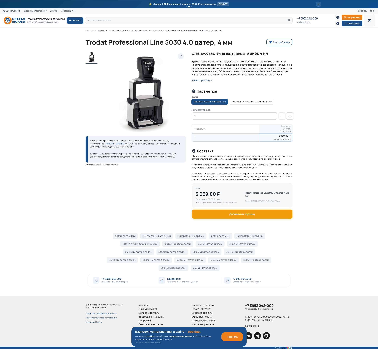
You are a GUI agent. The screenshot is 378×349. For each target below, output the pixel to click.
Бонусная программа (151, 324)
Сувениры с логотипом (34, 11)
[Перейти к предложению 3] (191, 6)
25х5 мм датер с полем (173, 267)
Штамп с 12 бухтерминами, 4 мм (140, 244)
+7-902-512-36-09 (242, 278)
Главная (90, 30)
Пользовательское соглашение (101, 317)
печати (110, 143)
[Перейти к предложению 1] (186, 6)
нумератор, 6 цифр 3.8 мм (156, 236)
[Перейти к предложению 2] (189, 6)
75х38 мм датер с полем (122, 259)
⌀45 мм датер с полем (205, 267)
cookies (150, 336)
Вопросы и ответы (149, 312)
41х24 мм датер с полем (242, 244)
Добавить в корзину (242, 214)
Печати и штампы (119, 30)
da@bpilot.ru (304, 22)
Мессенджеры (251, 309)
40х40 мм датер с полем (239, 252)
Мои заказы (362, 11)
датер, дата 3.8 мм (125, 236)
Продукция (102, 30)
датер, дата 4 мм (220, 236)
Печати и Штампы (202, 309)
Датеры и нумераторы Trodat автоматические (153, 30)
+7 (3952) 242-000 (111, 278)
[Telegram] (337, 23)
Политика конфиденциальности (101, 313)
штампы (120, 143)
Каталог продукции (203, 305)
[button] (189, 4)
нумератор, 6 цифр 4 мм (191, 236)
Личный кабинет (148, 309)
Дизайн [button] (53, 11)
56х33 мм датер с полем (138, 252)
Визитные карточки (203, 328)
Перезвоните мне (265, 309)
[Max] (337, 17)
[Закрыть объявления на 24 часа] (318, 4)
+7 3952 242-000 (307, 18)
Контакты (144, 305)
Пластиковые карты (203, 332)
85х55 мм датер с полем (177, 244)
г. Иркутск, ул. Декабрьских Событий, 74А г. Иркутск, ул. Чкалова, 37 (267, 318)
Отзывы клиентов (149, 332)
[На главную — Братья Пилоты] (14, 20)
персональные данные (181, 336)
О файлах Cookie (94, 321)
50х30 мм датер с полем (190, 259)
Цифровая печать (202, 312)
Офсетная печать (202, 316)
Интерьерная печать (204, 320)
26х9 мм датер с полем (256, 259)
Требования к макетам (151, 316)
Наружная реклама (203, 324)
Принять (232, 337)
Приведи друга (147, 328)
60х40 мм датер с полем (172, 252)
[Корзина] (369, 20)
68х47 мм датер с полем (206, 252)
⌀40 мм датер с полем (210, 244)
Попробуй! (145, 320)
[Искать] (289, 20)
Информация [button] (67, 11)
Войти (372, 11)
